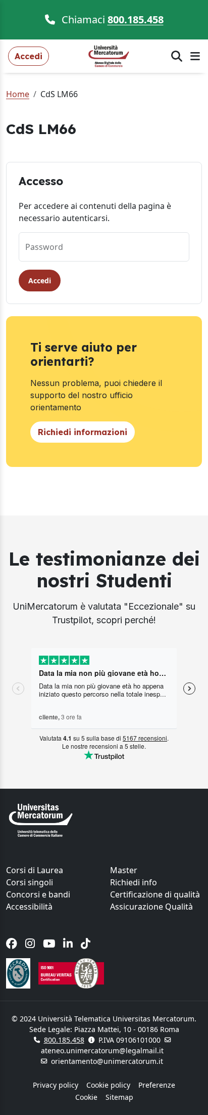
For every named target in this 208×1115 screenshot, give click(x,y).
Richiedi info (133, 882)
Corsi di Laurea (34, 870)
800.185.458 (136, 19)
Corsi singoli (29, 882)
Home (17, 94)
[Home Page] (110, 55)
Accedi (39, 280)
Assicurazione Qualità (151, 906)
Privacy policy (55, 1085)
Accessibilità (29, 906)
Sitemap (119, 1097)
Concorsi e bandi (38, 894)
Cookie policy (108, 1085)
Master (123, 870)
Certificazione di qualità (155, 894)
